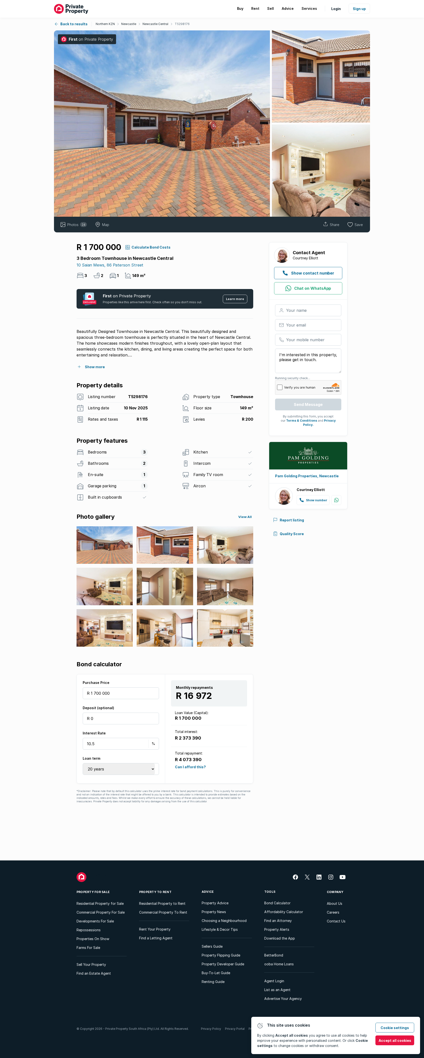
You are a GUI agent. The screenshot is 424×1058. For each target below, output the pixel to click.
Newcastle (128, 24)
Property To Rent (155, 892)
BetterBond (273, 955)
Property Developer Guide (223, 964)
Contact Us (336, 921)
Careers (333, 912)
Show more (95, 367)
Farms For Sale (88, 947)
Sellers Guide (212, 946)
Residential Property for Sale (100, 903)
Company (335, 892)
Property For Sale (93, 892)
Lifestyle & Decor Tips (220, 929)
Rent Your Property (155, 929)
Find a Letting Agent (155, 938)
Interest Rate (94, 733)
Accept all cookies (395, 1040)
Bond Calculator (277, 903)
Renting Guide (213, 982)
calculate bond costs (151, 247)
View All (245, 517)
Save (359, 225)
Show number (316, 500)
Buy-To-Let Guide (216, 973)
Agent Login (274, 981)
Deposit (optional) (98, 708)
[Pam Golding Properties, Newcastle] (308, 456)
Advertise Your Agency (283, 998)
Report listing (292, 520)
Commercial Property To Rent (163, 912)
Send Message (308, 404)
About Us (334, 903)
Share (334, 225)
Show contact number (312, 273)
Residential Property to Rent (162, 903)
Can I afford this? (190, 767)
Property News (214, 912)
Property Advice (215, 903)
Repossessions (89, 930)
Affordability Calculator (283, 912)
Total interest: (186, 732)
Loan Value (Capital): (192, 713)
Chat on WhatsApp (312, 288)
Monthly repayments (194, 687)
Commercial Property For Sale (101, 912)
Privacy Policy (211, 1029)
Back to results (74, 24)
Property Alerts (276, 929)
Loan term (91, 758)
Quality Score (292, 534)
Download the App (279, 938)
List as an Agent (277, 990)
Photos (76, 225)
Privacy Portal (235, 1029)
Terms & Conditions (301, 420)
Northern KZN (105, 24)
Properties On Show (93, 939)
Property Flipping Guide (221, 955)
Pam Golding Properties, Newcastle (307, 476)
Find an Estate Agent (94, 973)
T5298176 (182, 24)
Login (336, 9)
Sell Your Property (91, 964)
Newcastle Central (155, 24)
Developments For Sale (95, 921)
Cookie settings (395, 1028)
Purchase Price (96, 682)
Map (105, 225)
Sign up (359, 9)
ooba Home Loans (279, 964)
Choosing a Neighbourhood (224, 921)
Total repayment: (189, 753)
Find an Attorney (278, 921)
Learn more (235, 299)
